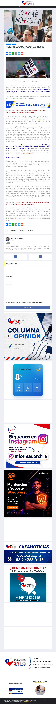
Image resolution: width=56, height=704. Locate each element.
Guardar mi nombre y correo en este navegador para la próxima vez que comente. (25, 302)
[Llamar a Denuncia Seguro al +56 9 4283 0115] (28, 104)
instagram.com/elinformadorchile (41, 667)
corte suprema (13, 230)
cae (7, 230)
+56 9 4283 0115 (37, 658)
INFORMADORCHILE (22, 230)
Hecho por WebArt (37, 393)
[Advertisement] (28, 411)
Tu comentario (9, 284)
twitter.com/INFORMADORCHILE (42, 661)
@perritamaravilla (40, 682)
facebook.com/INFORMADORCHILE (43, 664)
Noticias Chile (30, 230)
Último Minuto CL (27, 701)
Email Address (9, 276)
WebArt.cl (48, 701)
